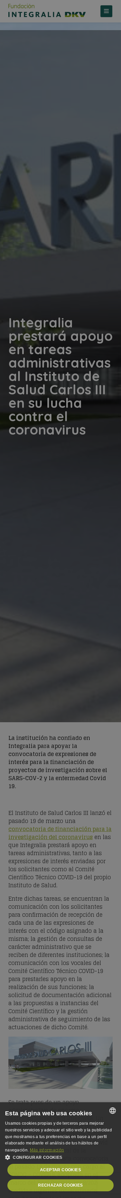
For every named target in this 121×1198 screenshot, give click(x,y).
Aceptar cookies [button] (60, 1170)
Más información (47, 1149)
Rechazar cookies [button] (60, 1185)
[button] (60, 1157)
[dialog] (60, 1150)
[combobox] (112, 1110)
